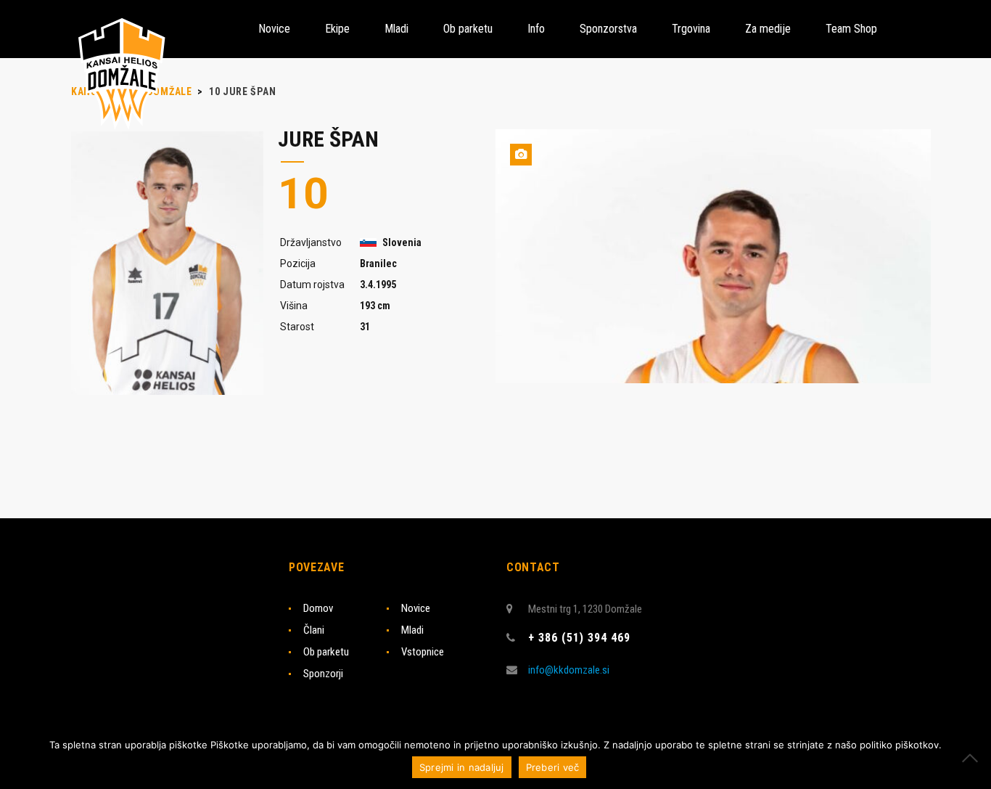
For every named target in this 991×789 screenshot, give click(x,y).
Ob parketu (326, 651)
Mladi (412, 630)
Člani (313, 630)
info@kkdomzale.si (568, 669)
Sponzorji (323, 673)
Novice (415, 608)
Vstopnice (422, 651)
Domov (318, 608)
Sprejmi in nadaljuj (461, 767)
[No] (973, 758)
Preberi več (553, 767)
